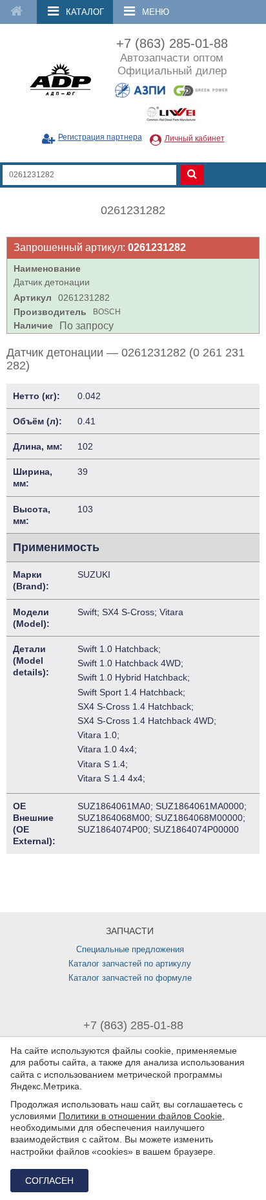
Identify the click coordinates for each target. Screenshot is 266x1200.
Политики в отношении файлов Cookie (140, 1116)
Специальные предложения (130, 949)
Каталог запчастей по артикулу (129, 963)
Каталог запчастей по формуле (130, 978)
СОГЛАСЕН (49, 1180)
